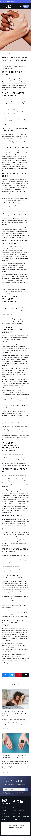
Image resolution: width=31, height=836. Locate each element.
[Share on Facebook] (5, 675)
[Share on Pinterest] (19, 675)
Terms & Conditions (18, 810)
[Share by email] (25, 675)
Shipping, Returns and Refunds (21, 816)
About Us (4, 808)
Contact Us (16, 808)
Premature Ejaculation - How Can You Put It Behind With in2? (14, 714)
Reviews (4, 813)
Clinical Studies (6, 810)
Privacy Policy (16, 813)
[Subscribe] (26, 789)
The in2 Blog (5, 816)
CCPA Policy (16, 819)
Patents (4, 819)
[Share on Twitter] (12, 675)
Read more (5, 728)
